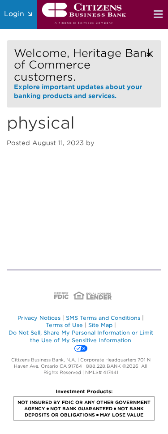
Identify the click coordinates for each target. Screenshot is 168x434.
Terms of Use (64, 325)
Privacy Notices (38, 317)
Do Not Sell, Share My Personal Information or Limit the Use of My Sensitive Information (81, 336)
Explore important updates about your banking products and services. (83, 73)
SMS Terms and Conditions (103, 317)
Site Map (100, 325)
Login (15, 14)
